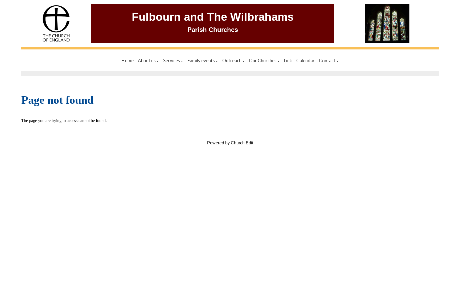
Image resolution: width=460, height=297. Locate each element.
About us (147, 60)
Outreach (232, 60)
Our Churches (263, 60)
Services (172, 60)
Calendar (305, 60)
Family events (201, 60)
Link (288, 60)
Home (127, 60)
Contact (327, 60)
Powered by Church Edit (230, 143)
